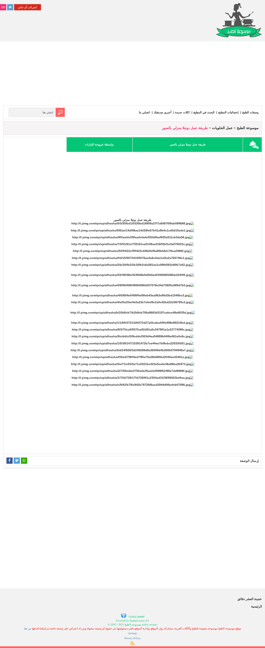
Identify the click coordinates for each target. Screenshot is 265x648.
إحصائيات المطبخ (228, 112)
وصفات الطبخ (250, 112)
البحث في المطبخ (203, 112)
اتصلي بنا (144, 112)
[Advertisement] (132, 74)
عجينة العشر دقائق (249, 599)
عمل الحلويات (222, 128)
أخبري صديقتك (162, 112)
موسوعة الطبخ (248, 128)
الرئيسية (256, 606)
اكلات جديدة (182, 112)
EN (3, 7)
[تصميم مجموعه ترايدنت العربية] (132, 616)
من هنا (27, 628)
